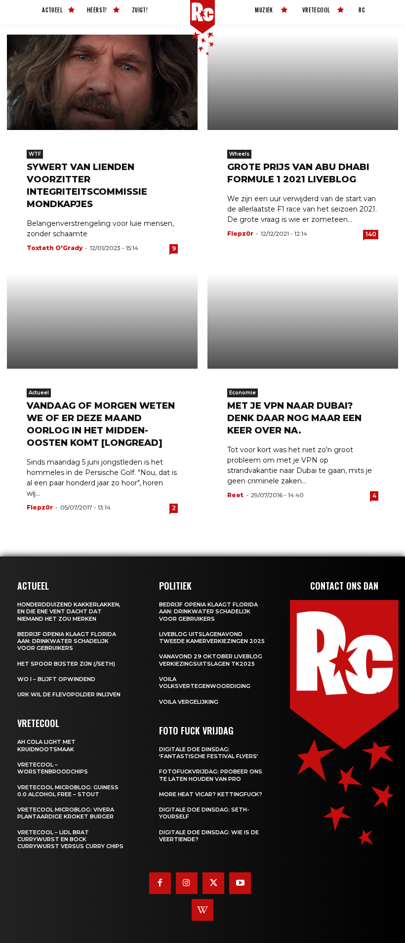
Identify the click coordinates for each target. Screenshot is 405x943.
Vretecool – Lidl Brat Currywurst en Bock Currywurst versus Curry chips (70, 839)
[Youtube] (240, 883)
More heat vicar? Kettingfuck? (210, 794)
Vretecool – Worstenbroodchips (52, 768)
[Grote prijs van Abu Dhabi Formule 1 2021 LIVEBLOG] (302, 82)
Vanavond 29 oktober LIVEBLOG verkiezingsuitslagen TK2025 (210, 660)
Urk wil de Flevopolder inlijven (69, 694)
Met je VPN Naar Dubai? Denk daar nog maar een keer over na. (294, 418)
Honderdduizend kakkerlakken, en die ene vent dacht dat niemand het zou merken (69, 611)
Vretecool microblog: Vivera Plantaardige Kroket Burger (65, 813)
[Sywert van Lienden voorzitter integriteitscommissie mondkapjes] (102, 82)
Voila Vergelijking (188, 701)
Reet (235, 495)
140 (370, 234)
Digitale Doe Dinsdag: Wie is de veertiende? (209, 836)
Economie (242, 392)
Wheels (239, 154)
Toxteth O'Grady (54, 248)
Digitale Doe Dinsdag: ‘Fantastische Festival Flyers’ (208, 753)
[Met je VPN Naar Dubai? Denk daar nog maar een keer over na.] (302, 321)
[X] (213, 883)
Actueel (39, 392)
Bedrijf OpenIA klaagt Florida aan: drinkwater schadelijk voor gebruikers (66, 641)
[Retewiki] (202, 910)
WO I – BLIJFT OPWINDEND (56, 679)
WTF (35, 154)
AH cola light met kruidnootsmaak (46, 745)
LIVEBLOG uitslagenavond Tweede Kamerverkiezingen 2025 (212, 637)
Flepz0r (240, 233)
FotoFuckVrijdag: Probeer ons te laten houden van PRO (210, 775)
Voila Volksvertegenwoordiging (204, 682)
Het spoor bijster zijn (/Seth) (66, 663)
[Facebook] (160, 883)
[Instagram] (187, 883)
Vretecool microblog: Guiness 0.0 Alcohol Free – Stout (68, 791)
